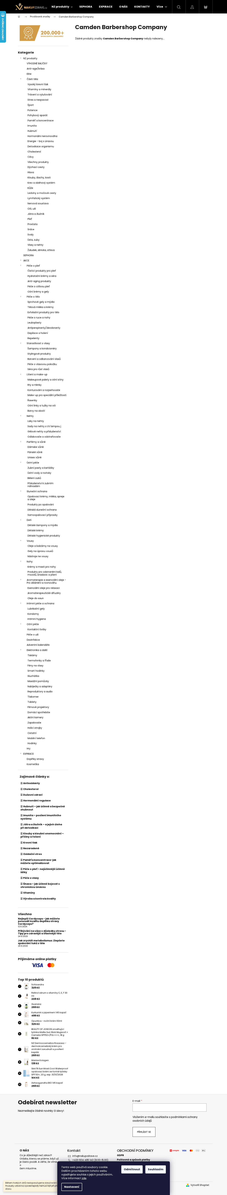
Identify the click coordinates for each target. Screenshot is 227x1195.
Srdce (31, 229)
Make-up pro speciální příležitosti (47, 395)
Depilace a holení (38, 333)
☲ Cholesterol (29, 789)
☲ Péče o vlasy (29, 878)
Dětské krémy (36, 530)
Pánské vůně (35, 452)
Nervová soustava (38, 203)
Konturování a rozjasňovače (44, 390)
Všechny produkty (38, 162)
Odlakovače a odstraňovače (44, 436)
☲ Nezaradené (29, 848)
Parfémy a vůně (36, 442)
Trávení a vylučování (40, 94)
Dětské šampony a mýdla (43, 525)
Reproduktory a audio (40, 691)
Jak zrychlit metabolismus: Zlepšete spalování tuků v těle (41, 942)
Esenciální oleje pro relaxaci (44, 588)
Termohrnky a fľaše (39, 660)
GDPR (120, 1155)
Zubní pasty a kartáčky (41, 468)
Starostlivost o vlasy (38, 343)
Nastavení (71, 1187)
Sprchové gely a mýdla (41, 302)
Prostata (32, 224)
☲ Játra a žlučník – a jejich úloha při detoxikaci (41, 826)
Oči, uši (32, 208)
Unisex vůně (35, 457)
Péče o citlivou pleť (39, 286)
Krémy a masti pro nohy (42, 566)
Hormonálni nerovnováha (42, 136)
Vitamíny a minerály (39, 89)
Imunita (32, 125)
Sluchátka (33, 676)
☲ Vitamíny (27, 892)
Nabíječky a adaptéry (40, 686)
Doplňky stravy (35, 759)
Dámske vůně (36, 447)
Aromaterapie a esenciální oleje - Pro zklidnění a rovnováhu (46, 581)
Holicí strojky (35, 728)
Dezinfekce (33, 640)
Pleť (30, 219)
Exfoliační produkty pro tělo (43, 312)
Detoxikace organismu (41, 146)
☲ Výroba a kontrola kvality (38, 898)
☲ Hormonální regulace (35, 800)
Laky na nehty (36, 421)
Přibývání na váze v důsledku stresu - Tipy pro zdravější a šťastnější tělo (42, 932)
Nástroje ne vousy (38, 556)
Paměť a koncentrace (41, 120)
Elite (29, 74)
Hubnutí (32, 131)
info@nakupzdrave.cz (85, 1156)
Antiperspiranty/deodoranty (44, 328)
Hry (28, 748)
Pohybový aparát (38, 115)
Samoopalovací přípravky (42, 515)
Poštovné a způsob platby (133, 1159)
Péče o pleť (33, 265)
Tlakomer (33, 696)
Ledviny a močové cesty (42, 193)
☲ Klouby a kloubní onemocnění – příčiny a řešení (42, 835)
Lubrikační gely (36, 608)
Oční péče (33, 624)
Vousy (30, 541)
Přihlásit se (144, 1132)
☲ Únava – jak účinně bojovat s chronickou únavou (40, 885)
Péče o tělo (33, 296)
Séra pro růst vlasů (38, 369)
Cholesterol (34, 151)
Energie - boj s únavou (41, 141)
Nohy (30, 561)
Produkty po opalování (41, 504)
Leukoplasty (34, 322)
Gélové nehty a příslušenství (44, 431)
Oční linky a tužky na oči (42, 405)
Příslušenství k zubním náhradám (40, 485)
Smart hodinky (36, 670)
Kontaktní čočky (37, 629)
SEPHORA (28, 255)
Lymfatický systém (39, 198)
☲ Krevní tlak (28, 842)
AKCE (26, 260)
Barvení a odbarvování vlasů (44, 359)
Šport (31, 105)
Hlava (31, 172)
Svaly (31, 234)
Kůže (30, 188)
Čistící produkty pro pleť (42, 270)
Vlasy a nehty (35, 245)
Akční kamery (35, 717)
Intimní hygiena (37, 619)
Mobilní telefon (36, 738)
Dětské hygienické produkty (44, 535)
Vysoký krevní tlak (38, 84)
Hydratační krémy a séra (42, 276)
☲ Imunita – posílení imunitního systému (40, 817)
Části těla (32, 79)
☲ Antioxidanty (30, 783)
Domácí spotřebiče (39, 712)
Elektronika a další (37, 650)
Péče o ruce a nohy (39, 317)
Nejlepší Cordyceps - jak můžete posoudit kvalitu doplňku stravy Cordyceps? (39, 921)
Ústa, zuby (33, 239)
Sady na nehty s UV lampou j (44, 426)
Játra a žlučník (36, 214)
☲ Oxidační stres (31, 854)
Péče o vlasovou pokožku (42, 364)
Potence (32, 110)
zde (84, 1178)
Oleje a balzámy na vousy (43, 546)
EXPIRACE (28, 753)
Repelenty (33, 338)
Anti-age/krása (36, 68)
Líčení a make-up (37, 374)
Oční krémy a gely (38, 291)
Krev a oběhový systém (41, 182)
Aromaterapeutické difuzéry (44, 593)
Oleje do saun (36, 598)
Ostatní (32, 733)
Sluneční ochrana (37, 491)
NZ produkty (30, 58)
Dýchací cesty (36, 167)
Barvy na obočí (36, 410)
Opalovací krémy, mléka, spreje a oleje (46, 498)
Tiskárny (32, 655)
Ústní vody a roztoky (39, 473)
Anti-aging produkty (39, 281)
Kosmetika (33, 764)
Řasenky (32, 400)
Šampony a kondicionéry (42, 348)
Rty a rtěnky (35, 385)
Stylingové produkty (39, 353)
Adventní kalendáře (38, 645)
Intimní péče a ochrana (40, 603)
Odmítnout (132, 1169)
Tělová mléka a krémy (41, 307)
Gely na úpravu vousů (40, 551)
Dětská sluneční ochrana (42, 509)
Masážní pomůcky (38, 681)
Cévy (31, 157)
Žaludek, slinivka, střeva (41, 250)
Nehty (30, 416)
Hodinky (32, 743)
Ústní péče (33, 462)
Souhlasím (155, 1169)
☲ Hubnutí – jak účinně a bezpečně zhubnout (42, 808)
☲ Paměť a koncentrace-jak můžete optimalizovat (38, 861)
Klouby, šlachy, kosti (39, 177)
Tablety (32, 702)
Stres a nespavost (38, 99)
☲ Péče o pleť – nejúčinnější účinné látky (42, 870)
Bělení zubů (34, 478)
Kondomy (33, 614)
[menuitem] (62, 6)
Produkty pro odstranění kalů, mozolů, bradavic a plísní (45, 573)
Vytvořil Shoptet (200, 1185)
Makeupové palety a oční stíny (46, 379)
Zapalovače (34, 722)
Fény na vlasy (35, 665)
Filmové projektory (38, 707)
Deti (29, 520)
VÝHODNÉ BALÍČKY (37, 63)
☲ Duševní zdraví (31, 794)
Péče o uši (32, 634)
